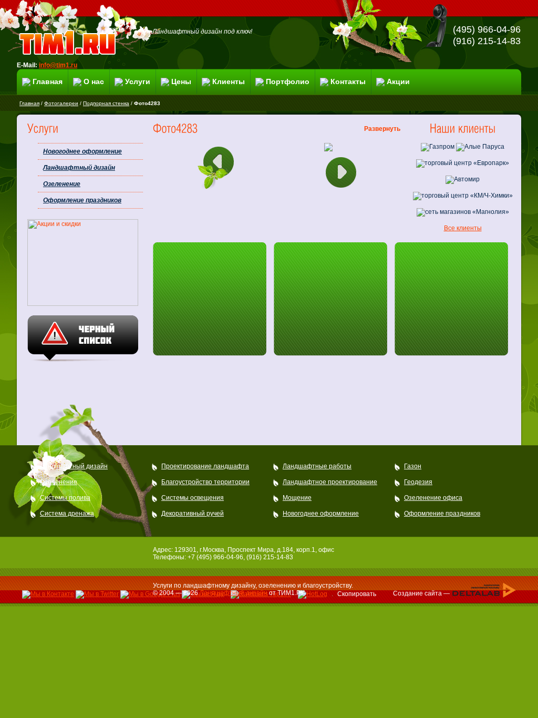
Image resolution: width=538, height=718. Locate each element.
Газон (412, 466)
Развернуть (382, 128)
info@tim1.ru (58, 65)
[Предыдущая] (218, 166)
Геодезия (418, 482)
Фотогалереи (61, 103)
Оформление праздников (82, 200)
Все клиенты (463, 228)
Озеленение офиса (433, 497)
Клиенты (228, 81)
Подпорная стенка (106, 103)
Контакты (348, 81)
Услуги (137, 81)
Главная (48, 81)
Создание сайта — (422, 593)
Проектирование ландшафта (205, 466)
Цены (181, 81)
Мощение (297, 497)
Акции (398, 81)
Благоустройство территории (205, 482)
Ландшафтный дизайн (79, 167)
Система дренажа (67, 513)
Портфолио (287, 81)
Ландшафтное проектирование (330, 482)
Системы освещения (192, 497)
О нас (94, 81)
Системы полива (65, 497)
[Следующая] (339, 175)
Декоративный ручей (192, 513)
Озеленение (61, 184)
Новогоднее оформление (82, 151)
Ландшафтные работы (317, 466)
